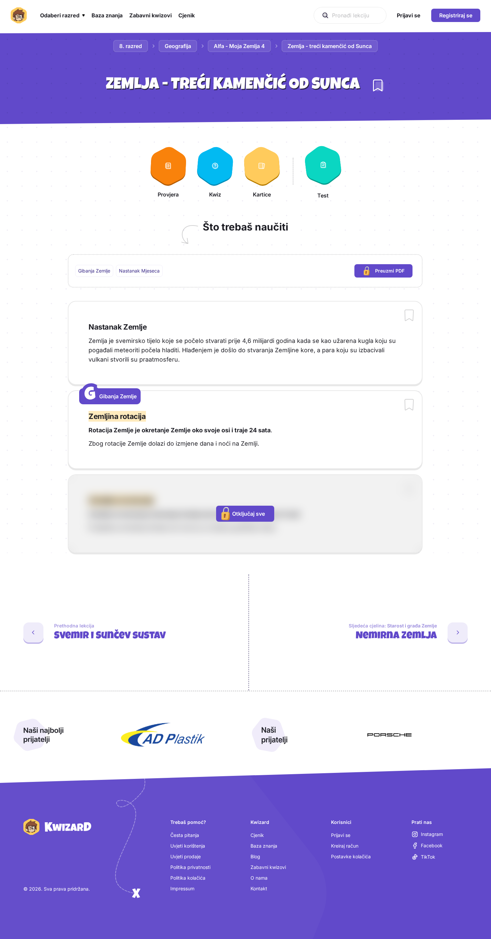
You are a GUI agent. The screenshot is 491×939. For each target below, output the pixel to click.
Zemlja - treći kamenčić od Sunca (330, 46)
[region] (245, 271)
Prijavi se (340, 835)
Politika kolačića (187, 878)
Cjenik (257, 835)
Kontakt (259, 888)
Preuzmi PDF (394, 272)
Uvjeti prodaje (185, 856)
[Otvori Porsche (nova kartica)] (389, 735)
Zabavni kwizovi (268, 867)
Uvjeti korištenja (187, 846)
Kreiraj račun (344, 846)
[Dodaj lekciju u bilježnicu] (377, 85)
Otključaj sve (248, 513)
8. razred (130, 46)
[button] (62, 15)
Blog (255, 856)
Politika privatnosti (190, 867)
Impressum (182, 888)
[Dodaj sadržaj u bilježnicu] (409, 316)
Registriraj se (455, 15)
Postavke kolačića (351, 856)
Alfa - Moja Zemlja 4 (239, 46)
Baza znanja (264, 846)
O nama (259, 878)
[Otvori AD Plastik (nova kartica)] (163, 735)
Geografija (178, 46)
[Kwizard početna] (19, 15)
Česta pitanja (184, 835)
